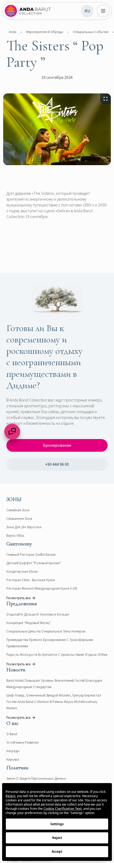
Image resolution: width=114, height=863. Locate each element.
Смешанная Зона (19, 518)
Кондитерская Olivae (22, 571)
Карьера (12, 759)
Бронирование (57, 445)
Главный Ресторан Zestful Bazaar (31, 554)
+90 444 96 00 (57, 464)
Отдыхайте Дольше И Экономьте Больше (37, 614)
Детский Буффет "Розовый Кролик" (33, 563)
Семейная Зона (17, 510)
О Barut (11, 734)
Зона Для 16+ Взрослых (24, 527)
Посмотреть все (18, 598)
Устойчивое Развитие (22, 742)
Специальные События (90, 32)
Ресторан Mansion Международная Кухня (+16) (41, 588)
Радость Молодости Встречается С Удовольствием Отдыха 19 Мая (56, 654)
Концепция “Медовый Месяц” (28, 623)
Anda (12, 32)
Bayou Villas (15, 535)
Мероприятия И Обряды (44, 32)
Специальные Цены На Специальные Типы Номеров (45, 631)
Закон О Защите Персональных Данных (36, 778)
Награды (13, 751)
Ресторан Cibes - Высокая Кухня (30, 580)
